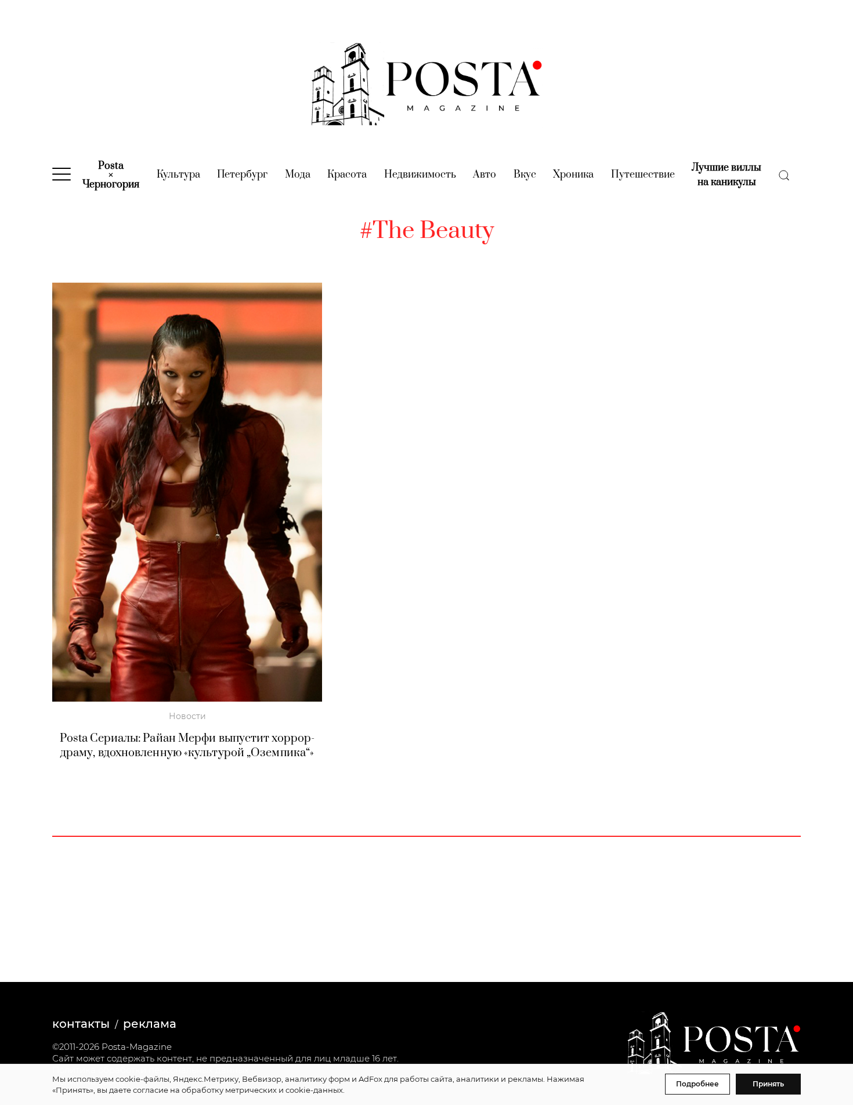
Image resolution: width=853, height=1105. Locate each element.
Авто (484, 174)
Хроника (573, 174)
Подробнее (697, 1083)
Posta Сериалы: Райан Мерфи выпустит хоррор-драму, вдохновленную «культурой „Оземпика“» (187, 745)
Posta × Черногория (110, 175)
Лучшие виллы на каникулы (726, 175)
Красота (347, 174)
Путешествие (643, 174)
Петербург (242, 174)
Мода (297, 174)
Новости (187, 716)
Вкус (525, 174)
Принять (768, 1083)
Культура (178, 174)
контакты (81, 1024)
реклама (149, 1024)
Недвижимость (420, 174)
